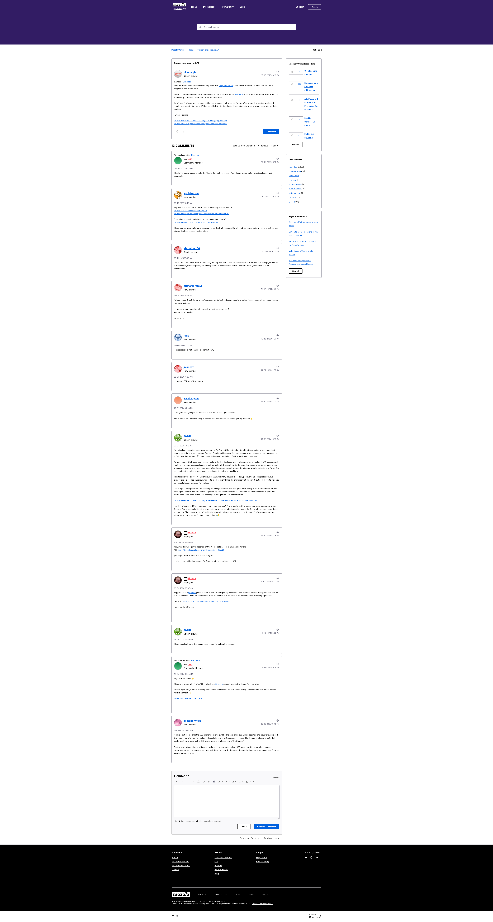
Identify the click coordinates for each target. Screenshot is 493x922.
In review (292, 180)
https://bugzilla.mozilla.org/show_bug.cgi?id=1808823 (197, 222)
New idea (195, 155)
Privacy (237, 894)
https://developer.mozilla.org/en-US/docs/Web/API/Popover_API (201, 214)
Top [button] (176, 916)
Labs (242, 7)
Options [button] (316, 50)
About (175, 857)
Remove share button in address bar (311, 86)
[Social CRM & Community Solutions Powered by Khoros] (315, 916)
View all (295, 145)
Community (228, 7)
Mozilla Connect (179, 7)
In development (295, 189)
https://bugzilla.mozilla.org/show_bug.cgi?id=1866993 (206, 601)
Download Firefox (223, 857)
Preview (276, 777)
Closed (292, 202)
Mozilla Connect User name (310, 121)
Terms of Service (220, 894)
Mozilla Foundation (181, 865)
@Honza (219, 684)
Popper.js (239, 94)
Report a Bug (262, 861)
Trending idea (295, 171)
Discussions (209, 7)
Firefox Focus (221, 869)
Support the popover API (186, 63)
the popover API (226, 86)
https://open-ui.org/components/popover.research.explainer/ (200, 123)
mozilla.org (202, 894)
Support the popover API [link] (208, 50)
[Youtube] (317, 857)
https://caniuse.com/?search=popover (190, 210)
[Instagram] (311, 857)
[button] (177, 132)
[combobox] (246, 27)
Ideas (194, 7)
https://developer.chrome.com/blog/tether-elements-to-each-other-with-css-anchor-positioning (216, 500)
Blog (217, 873)
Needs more (294, 176)
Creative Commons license (262, 904)
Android (218, 865)
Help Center (261, 857)
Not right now (295, 193)
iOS (216, 861)
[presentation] (176, 781)
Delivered (187, 82)
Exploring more (295, 184)
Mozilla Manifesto (180, 861)
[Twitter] (306, 857)
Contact (265, 894)
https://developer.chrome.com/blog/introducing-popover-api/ (200, 120)
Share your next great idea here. (188, 698)
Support (300, 7)
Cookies (251, 894)
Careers (175, 869)
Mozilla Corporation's (184, 901)
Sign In (314, 7)
